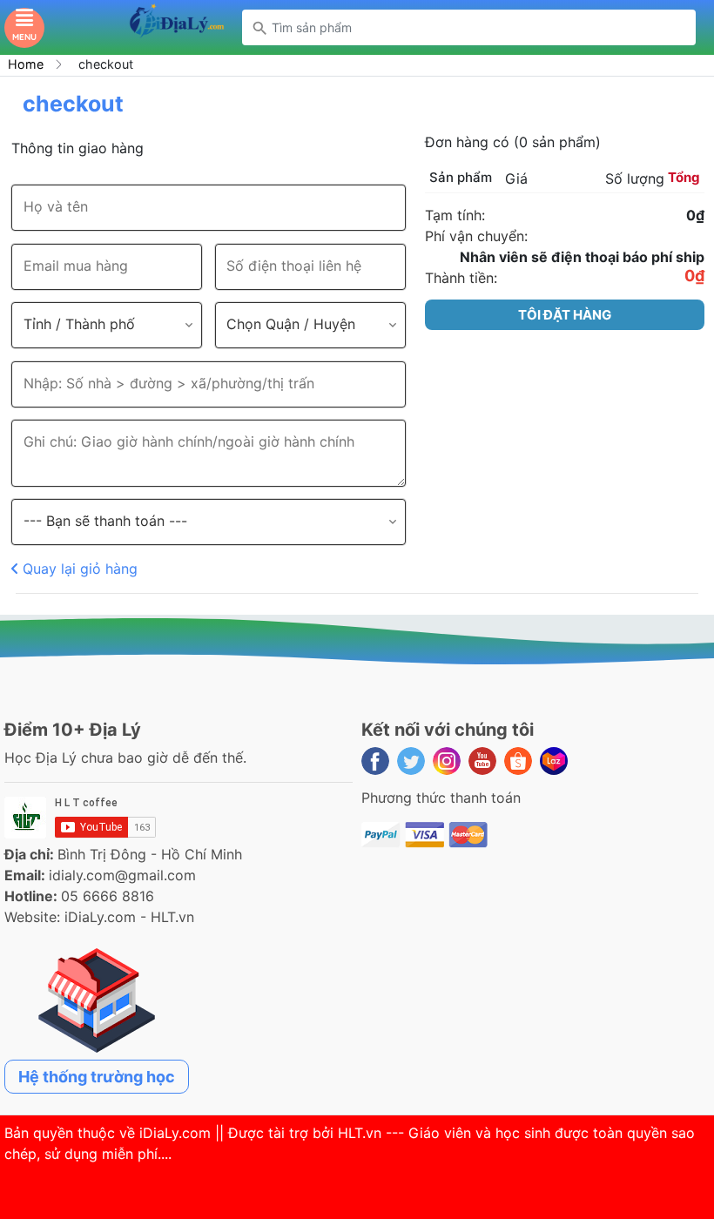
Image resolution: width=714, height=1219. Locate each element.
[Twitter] (411, 761)
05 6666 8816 (107, 896)
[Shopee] (518, 761)
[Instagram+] (447, 761)
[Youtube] (482, 761)
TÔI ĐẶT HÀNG (564, 314)
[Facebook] (375, 761)
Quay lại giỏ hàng (78, 568)
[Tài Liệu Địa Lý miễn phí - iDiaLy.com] (176, 26)
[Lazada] (554, 761)
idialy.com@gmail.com (122, 875)
